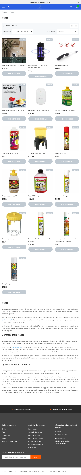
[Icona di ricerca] (9, 7)
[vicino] (78, 2)
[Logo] (40, 7)
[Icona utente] (71, 7)
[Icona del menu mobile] (3, 7)
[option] (40, 2)
